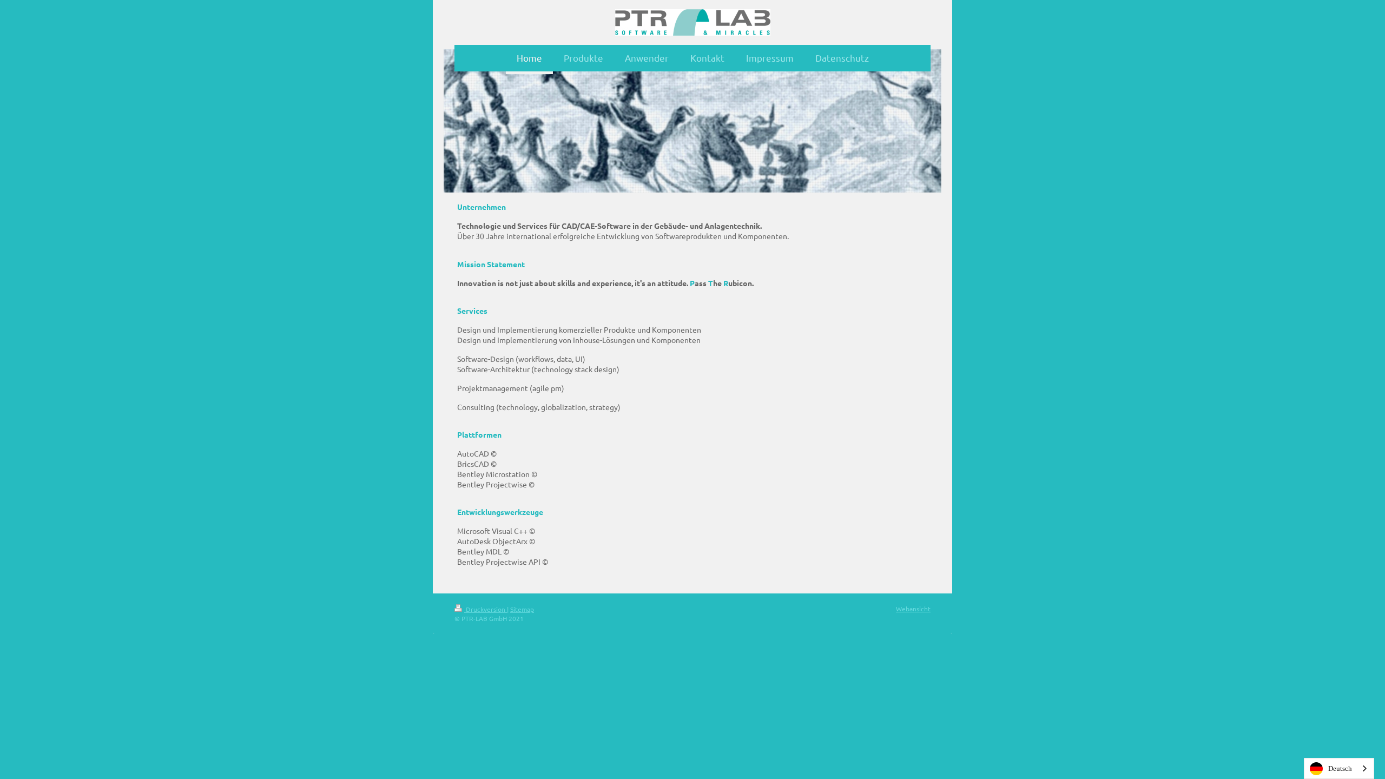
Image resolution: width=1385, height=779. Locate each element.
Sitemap (522, 609)
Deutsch (1340, 768)
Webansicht (913, 608)
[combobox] (1339, 768)
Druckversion (485, 609)
